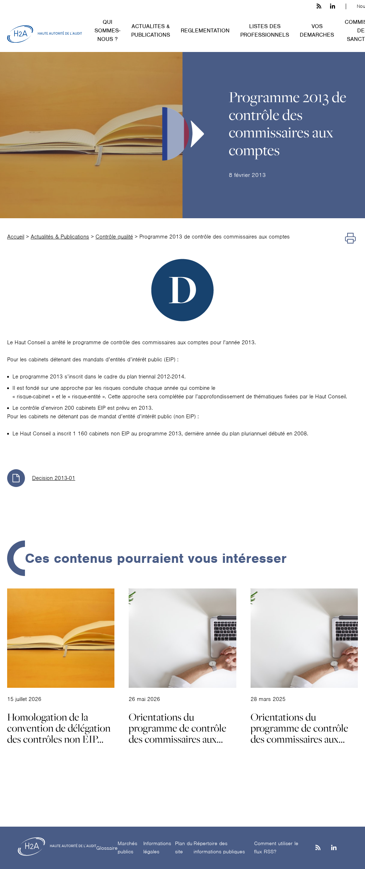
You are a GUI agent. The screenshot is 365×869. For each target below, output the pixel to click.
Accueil (15, 236)
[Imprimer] (350, 238)
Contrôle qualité (114, 236)
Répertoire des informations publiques (219, 847)
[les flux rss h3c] (319, 6)
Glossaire (107, 848)
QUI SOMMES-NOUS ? (107, 31)
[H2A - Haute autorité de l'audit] (44, 34)
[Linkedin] (333, 848)
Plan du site (183, 847)
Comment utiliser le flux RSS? (276, 847)
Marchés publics (127, 847)
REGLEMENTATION (205, 30)
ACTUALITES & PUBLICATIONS (150, 30)
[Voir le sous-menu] (124, 21)
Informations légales (157, 847)
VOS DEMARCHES (317, 30)
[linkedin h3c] (333, 6)
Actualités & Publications (60, 236)
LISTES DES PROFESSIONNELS (264, 30)
